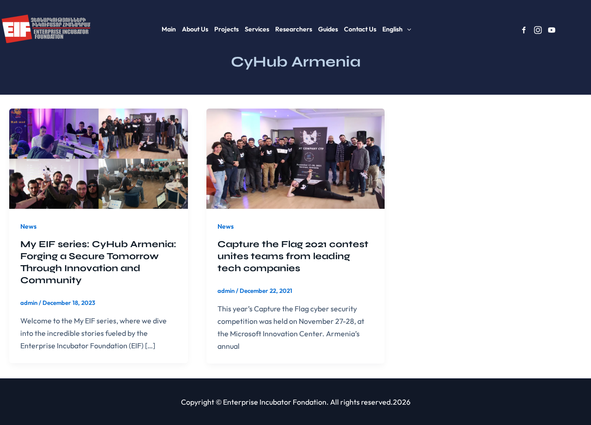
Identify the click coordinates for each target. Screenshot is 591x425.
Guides (328, 29)
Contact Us (360, 29)
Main (169, 29)
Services (257, 29)
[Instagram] (538, 30)
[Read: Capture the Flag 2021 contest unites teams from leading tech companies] (295, 157)
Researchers (293, 29)
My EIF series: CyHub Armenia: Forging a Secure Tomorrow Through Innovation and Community (98, 262)
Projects (226, 29)
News (28, 226)
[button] (407, 29)
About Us (195, 29)
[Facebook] (524, 30)
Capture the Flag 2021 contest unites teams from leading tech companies (292, 256)
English (392, 29)
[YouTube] (552, 30)
